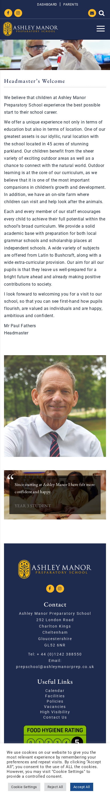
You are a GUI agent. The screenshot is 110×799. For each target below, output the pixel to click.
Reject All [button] (55, 787)
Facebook (8, 13)
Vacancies (55, 706)
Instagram (18, 13)
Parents (70, 4)
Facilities (55, 696)
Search (102, 13)
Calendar (55, 691)
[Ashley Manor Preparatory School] (31, 29)
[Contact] (92, 13)
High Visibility (55, 712)
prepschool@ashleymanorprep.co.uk (55, 667)
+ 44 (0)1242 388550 (59, 654)
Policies (55, 701)
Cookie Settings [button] (24, 787)
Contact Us (55, 717)
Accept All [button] (81, 787)
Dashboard (47, 4)
